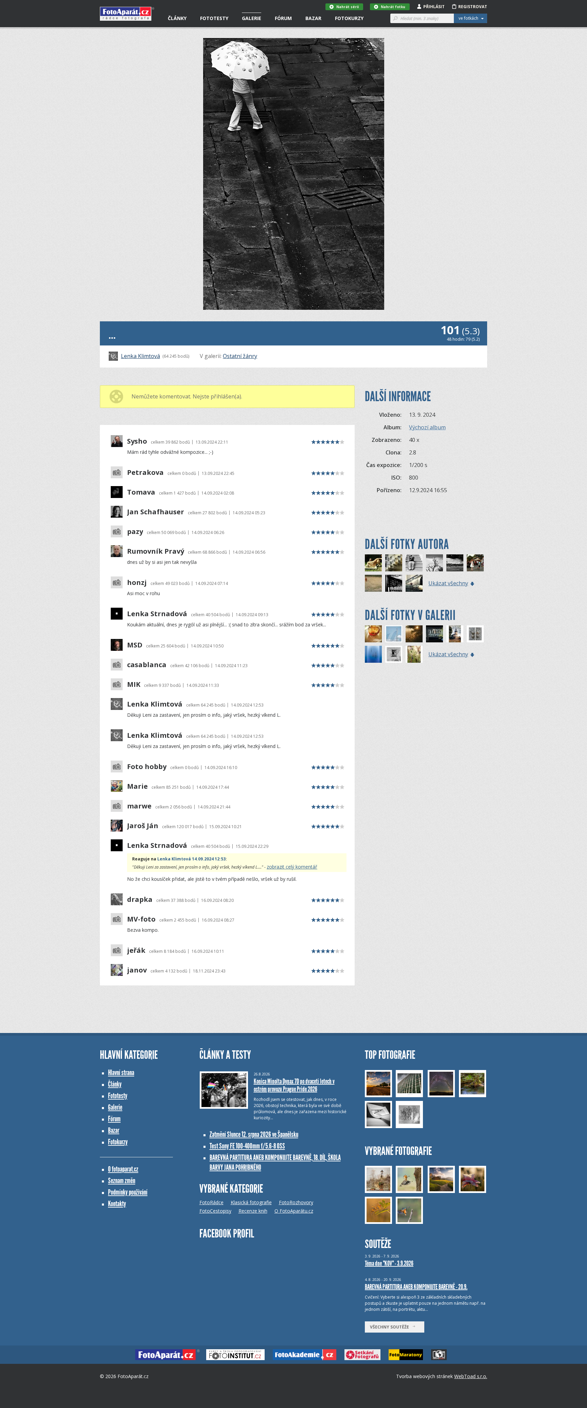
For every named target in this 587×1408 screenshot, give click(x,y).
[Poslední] (373, 654)
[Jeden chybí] (475, 633)
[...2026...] (454, 562)
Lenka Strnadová (157, 614)
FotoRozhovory (296, 1202)
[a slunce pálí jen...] (373, 633)
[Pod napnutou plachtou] (393, 633)
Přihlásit (434, 7)
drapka (140, 899)
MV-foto (141, 919)
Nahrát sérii (347, 6)
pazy (135, 532)
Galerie (251, 18)
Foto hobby (146, 767)
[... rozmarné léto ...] (475, 562)
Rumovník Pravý (155, 551)
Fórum (283, 18)
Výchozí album (427, 427)
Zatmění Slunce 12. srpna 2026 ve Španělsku (254, 1134)
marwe (139, 806)
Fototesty (214, 18)
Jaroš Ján (142, 826)
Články (177, 18)
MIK (133, 684)
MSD (134, 645)
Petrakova (145, 472)
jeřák (136, 950)
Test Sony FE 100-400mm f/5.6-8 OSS (247, 1146)
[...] (414, 562)
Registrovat (472, 7)
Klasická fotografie (251, 1202)
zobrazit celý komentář (292, 866)
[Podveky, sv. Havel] (454, 633)
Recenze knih (252, 1211)
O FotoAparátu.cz (293, 1211)
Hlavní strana (121, 1072)
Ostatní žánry (240, 356)
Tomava (141, 492)
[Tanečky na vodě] (434, 633)
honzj (137, 582)
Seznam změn (121, 1180)
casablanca (146, 665)
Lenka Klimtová (140, 356)
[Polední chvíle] (393, 654)
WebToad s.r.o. (470, 1376)
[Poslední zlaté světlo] (414, 633)
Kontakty (117, 1203)
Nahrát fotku (393, 6)
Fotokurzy (349, 18)
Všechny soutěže (391, 1327)
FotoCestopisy (215, 1211)
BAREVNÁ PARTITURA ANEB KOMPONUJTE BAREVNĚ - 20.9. (416, 1287)
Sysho (137, 441)
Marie (137, 786)
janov (137, 970)
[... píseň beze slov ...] (393, 583)
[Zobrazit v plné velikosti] (293, 174)
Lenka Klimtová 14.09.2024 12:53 (191, 859)
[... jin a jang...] (434, 562)
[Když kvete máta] (414, 654)
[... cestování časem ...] (393, 562)
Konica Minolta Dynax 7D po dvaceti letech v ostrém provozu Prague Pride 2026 (294, 1085)
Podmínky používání (127, 1192)
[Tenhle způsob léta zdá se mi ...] (373, 562)
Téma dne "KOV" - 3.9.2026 (389, 1263)
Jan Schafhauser (155, 512)
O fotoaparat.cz (123, 1169)
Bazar (313, 18)
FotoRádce (211, 1202)
